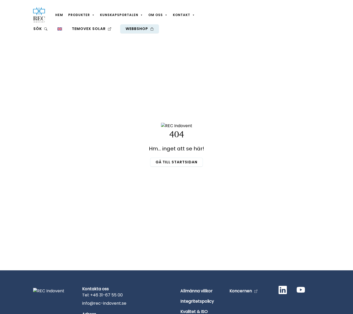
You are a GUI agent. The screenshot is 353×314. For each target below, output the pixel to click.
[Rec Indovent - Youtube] (302, 291)
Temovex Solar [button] (89, 28)
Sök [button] (38, 28)
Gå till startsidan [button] (176, 162)
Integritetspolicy (197, 301)
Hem (59, 15)
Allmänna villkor (196, 291)
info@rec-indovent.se (104, 303)
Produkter (79, 15)
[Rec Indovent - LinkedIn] (284, 291)
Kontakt (181, 15)
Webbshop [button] (137, 28)
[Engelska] (60, 28)
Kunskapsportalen (119, 15)
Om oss (155, 15)
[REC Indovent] (39, 14)
